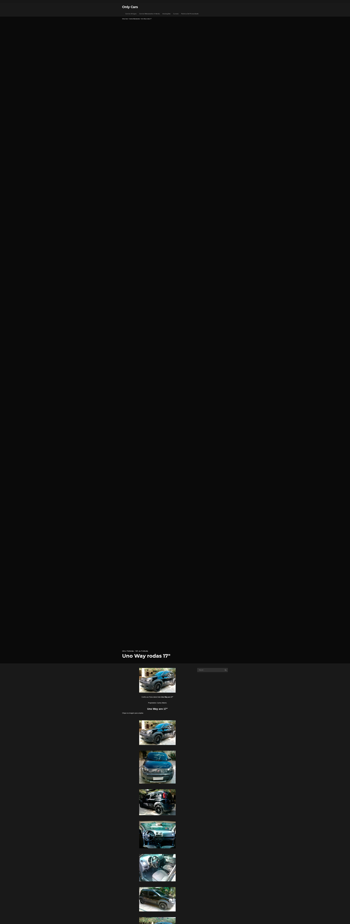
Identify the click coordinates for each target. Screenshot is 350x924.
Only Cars (130, 7)
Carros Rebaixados (128, 651)
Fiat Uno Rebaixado (141, 651)
